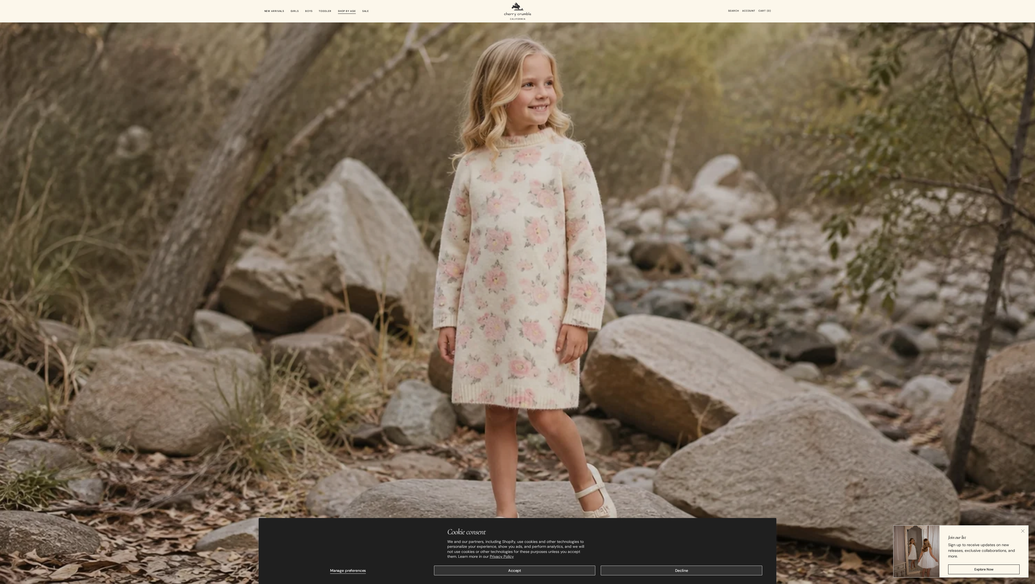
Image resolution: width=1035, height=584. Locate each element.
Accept (514, 570)
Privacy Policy (502, 556)
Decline (681, 570)
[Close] (1023, 531)
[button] (733, 11)
